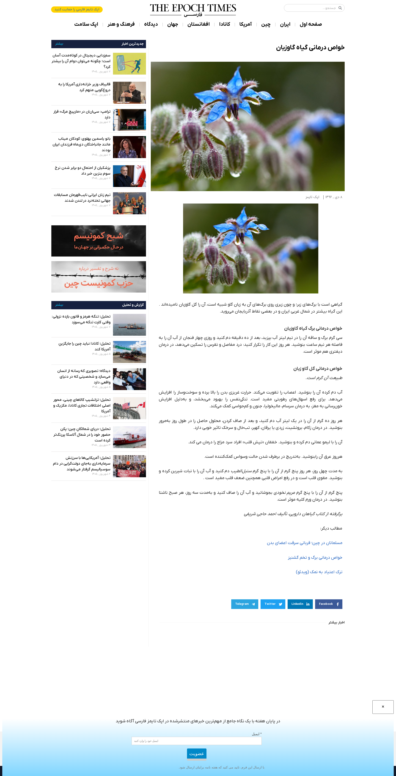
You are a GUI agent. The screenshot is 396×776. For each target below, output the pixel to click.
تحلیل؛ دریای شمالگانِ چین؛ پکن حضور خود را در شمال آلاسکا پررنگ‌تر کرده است (81, 435)
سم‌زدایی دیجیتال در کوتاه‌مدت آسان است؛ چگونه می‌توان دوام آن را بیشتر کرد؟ (81, 61)
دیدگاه (151, 24)
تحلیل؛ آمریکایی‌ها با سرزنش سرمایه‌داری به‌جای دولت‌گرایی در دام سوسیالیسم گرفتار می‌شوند (81, 463)
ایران (285, 24)
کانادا (224, 24)
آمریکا (245, 24)
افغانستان (198, 24)
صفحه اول (311, 24)
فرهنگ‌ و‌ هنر (121, 24)
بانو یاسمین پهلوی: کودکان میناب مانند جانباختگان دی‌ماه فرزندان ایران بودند (81, 144)
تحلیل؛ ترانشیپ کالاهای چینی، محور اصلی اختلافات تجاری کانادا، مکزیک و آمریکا (81, 405)
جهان (172, 24)
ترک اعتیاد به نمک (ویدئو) (319, 572)
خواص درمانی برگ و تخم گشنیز (315, 558)
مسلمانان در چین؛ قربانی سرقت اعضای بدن (304, 543)
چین (266, 24)
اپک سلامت (86, 24)
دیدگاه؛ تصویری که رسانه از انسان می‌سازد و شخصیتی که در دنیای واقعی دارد (83, 376)
